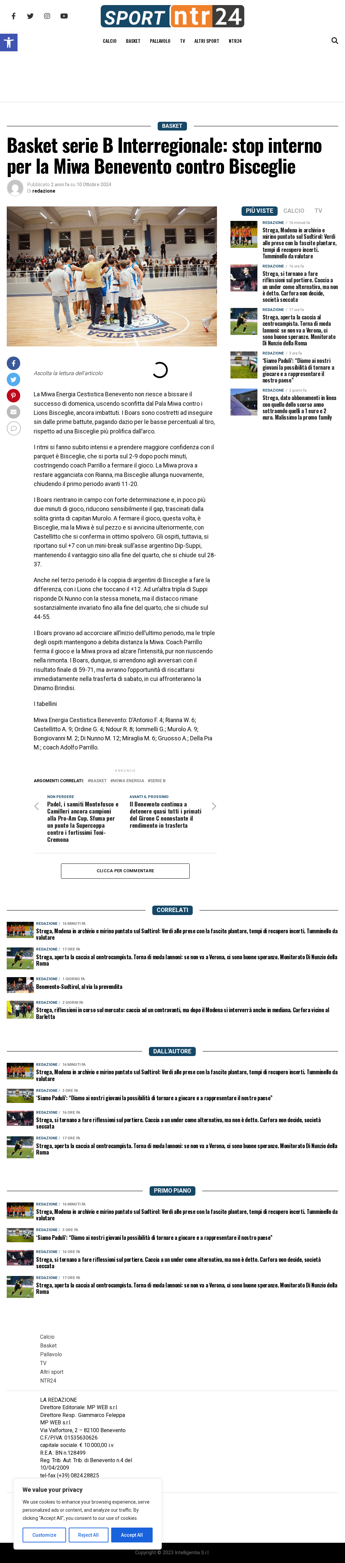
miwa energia (128, 781)
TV (182, 40)
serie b (158, 781)
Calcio (110, 40)
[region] (87, 1514)
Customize (44, 1535)
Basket (133, 40)
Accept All (132, 1535)
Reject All (88, 1535)
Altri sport (206, 40)
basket (98, 781)
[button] (9, 42)
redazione (43, 191)
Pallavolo (160, 40)
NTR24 (235, 40)
